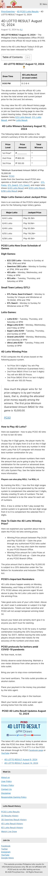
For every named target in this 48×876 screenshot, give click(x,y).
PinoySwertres (8, 11)
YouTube (5, 753)
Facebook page (36, 750)
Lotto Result (21, 120)
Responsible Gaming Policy (13, 797)
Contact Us (6, 789)
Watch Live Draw (9, 831)
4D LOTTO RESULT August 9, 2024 (20, 759)
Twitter (4, 849)
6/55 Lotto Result (37, 188)
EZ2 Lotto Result (23, 117)
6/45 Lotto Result (16, 188)
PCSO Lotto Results (10, 812)
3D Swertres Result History (14, 820)
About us (5, 777)
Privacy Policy (7, 785)
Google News (7, 858)
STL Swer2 (24, 185)
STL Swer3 (13, 185)
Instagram (5, 852)
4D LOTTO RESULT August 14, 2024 (21, 763)
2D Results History (9, 816)
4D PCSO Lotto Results (28, 11)
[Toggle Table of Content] (26, 57)
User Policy (6, 781)
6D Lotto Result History (12, 827)
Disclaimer (6, 793)
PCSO (11, 176)
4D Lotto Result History (12, 823)
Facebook (5, 846)
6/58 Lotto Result (9, 191)
